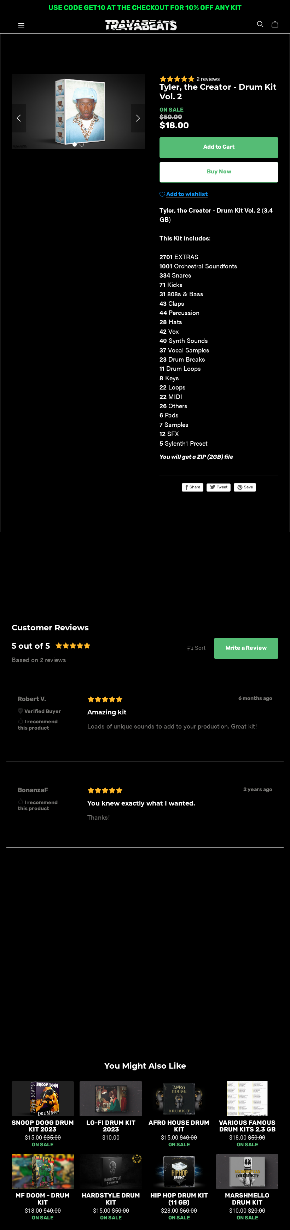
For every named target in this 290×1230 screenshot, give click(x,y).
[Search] (260, 24)
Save (248, 487)
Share (194, 487)
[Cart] (278, 24)
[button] (19, 118)
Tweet (221, 487)
